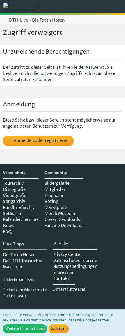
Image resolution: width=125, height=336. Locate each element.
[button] (88, 7)
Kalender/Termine (21, 219)
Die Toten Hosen (19, 255)
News (8, 225)
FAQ (7, 232)
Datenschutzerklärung (75, 260)
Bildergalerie (56, 183)
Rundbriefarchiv (19, 207)
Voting (51, 201)
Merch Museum (59, 214)
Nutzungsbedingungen (75, 266)
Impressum (63, 272)
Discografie (14, 189)
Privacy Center (67, 254)
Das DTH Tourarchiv (22, 261)
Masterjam (14, 267)
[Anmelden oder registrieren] (103, 7)
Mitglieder (54, 189)
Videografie (14, 195)
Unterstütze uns (69, 289)
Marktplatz (55, 207)
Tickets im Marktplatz (25, 290)
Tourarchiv (13, 183)
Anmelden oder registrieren (41, 140)
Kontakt (61, 279)
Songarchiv (14, 201)
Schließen (59, 328)
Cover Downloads (62, 219)
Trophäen (53, 195)
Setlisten (12, 214)
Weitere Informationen (25, 328)
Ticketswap (14, 296)
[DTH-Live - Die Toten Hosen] (21, 7)
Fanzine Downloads (63, 225)
